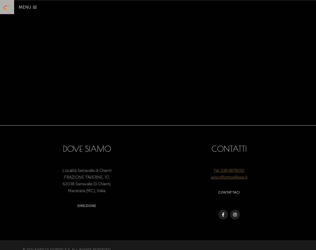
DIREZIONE (86, 206)
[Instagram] (235, 214)
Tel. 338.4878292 (229, 170)
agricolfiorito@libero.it (229, 177)
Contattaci (229, 192)
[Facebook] (223, 214)
